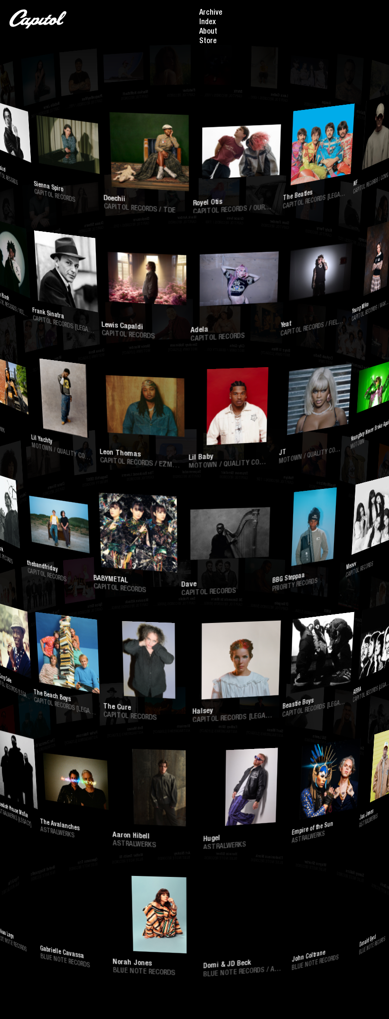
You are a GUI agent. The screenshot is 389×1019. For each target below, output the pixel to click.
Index (207, 23)
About (208, 32)
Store (208, 41)
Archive (210, 13)
